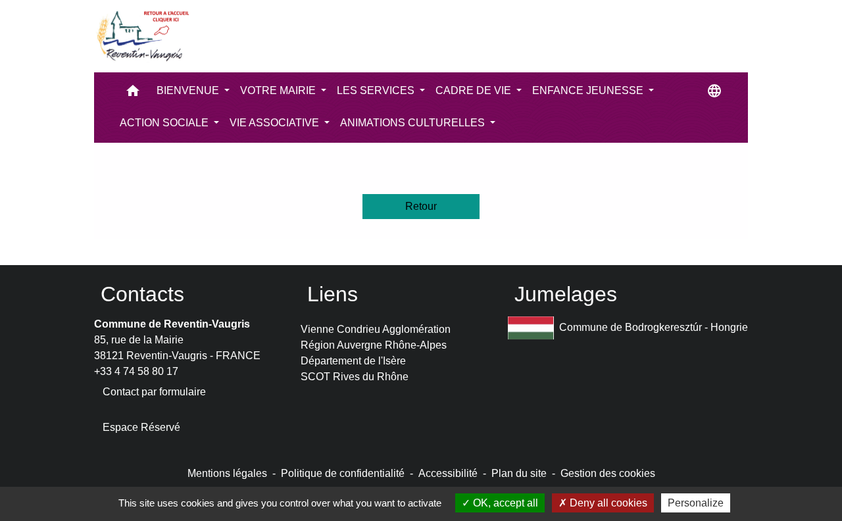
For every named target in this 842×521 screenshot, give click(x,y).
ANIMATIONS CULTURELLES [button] (413, 122)
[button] (132, 94)
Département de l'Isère (353, 360)
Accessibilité (448, 473)
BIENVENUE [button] (189, 90)
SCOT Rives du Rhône (355, 376)
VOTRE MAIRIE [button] (279, 90)
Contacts (142, 294)
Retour (421, 206)
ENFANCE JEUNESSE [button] (589, 90)
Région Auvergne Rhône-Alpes (374, 345)
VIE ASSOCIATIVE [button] (276, 122)
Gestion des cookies (607, 473)
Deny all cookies (607, 503)
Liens (332, 294)
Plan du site (519, 473)
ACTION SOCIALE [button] (165, 122)
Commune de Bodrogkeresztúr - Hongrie (653, 327)
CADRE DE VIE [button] (474, 90)
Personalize (696, 503)
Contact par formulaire (154, 391)
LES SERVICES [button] (377, 90)
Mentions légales (227, 473)
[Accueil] (142, 36)
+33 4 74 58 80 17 (136, 371)
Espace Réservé (141, 427)
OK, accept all (504, 503)
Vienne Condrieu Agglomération (376, 329)
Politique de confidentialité (343, 473)
